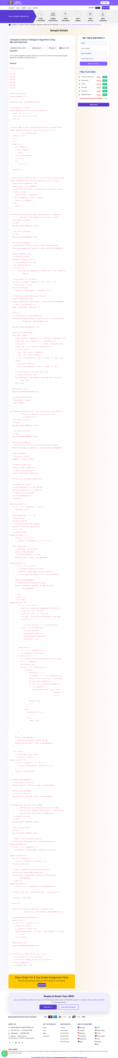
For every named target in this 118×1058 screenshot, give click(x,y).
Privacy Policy (64, 1033)
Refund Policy (64, 1036)
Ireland (99, 1042)
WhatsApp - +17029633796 (20, 1033)
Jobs (44, 1030)
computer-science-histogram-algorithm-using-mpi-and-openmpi (38, 24)
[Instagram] (22, 1043)
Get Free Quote (94, 63)
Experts (23, 8)
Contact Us (46, 1036)
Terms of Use (64, 1039)
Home (45, 1027)
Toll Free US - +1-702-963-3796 (21, 1030)
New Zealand (101, 1036)
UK (98, 1044)
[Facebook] (9, 1043)
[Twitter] (12, 1043)
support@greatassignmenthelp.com (22, 1027)
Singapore (83, 1036)
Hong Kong (83, 1039)
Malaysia (82, 1033)
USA (98, 1039)
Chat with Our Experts (68, 1007)
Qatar (81, 1042)
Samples (35, 8)
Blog (29, 8)
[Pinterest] (15, 1043)
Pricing (62, 1027)
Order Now (105, 7)
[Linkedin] (19, 1043)
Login (105, 3)
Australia (82, 1027)
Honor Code (64, 1030)
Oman (98, 1033)
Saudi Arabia (101, 1030)
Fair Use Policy (64, 1042)
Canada (82, 1030)
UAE (98, 1027)
